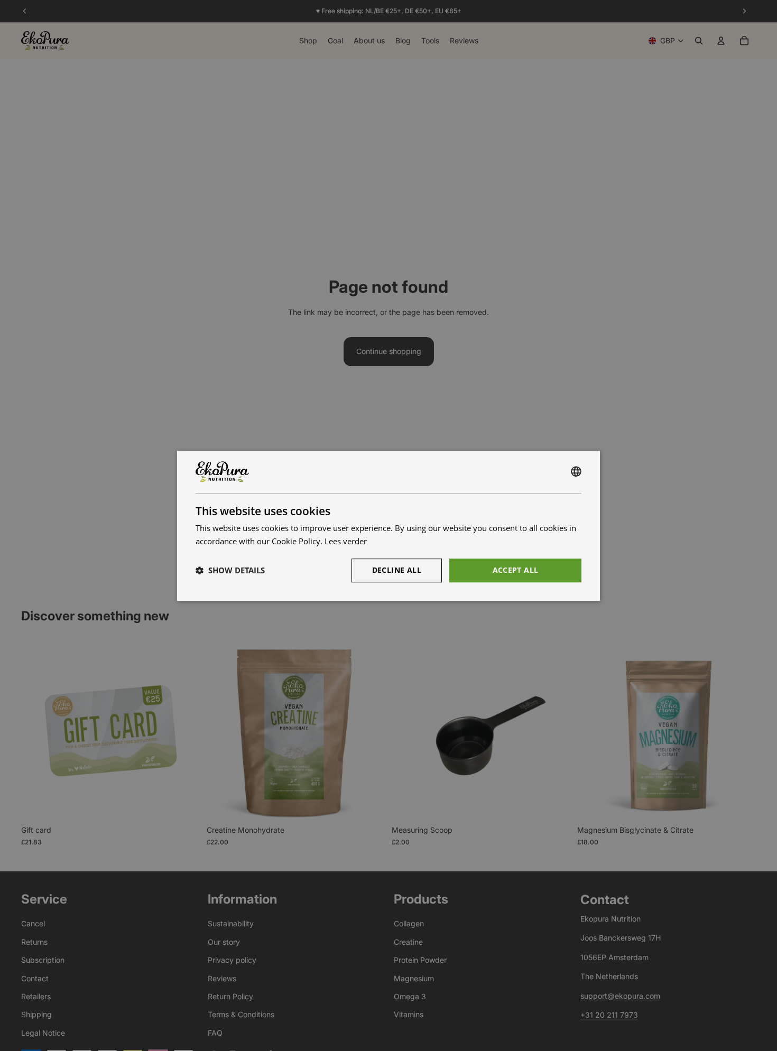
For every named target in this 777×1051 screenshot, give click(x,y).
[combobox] (576, 472)
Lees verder (346, 541)
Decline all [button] (396, 569)
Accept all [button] (516, 569)
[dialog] (388, 526)
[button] (230, 570)
